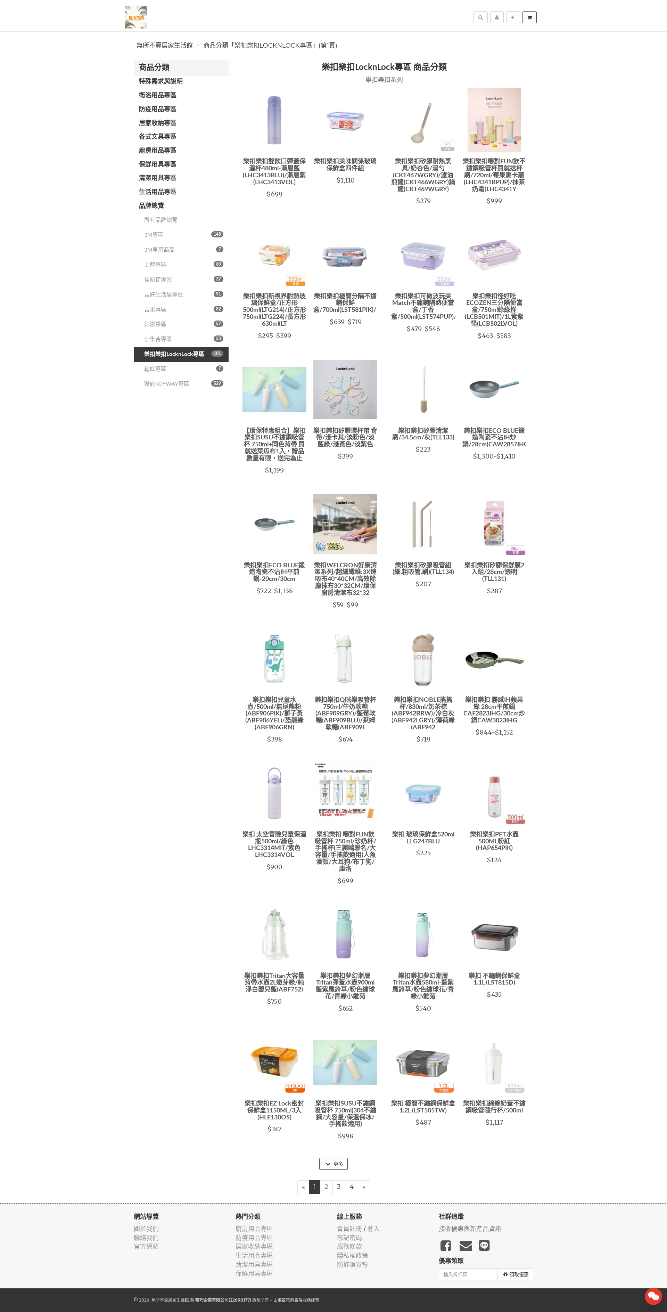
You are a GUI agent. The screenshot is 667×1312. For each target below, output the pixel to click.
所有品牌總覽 (161, 220)
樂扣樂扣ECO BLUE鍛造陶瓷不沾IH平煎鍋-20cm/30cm (274, 572)
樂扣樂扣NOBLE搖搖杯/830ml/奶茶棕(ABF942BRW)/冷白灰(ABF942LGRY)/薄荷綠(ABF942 (423, 714)
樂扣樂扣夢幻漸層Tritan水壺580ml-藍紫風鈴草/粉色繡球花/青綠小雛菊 (423, 986)
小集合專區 (182, 339)
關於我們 (146, 1229)
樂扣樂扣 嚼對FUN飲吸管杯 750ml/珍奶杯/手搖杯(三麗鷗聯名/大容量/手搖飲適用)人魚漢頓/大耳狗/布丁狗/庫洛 (345, 852)
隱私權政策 (352, 1256)
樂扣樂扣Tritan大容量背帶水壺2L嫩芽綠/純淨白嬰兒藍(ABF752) (274, 983)
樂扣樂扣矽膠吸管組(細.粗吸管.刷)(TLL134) (423, 569)
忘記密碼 (349, 1238)
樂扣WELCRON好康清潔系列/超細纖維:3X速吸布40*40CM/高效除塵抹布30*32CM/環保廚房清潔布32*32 (345, 579)
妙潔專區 (182, 324)
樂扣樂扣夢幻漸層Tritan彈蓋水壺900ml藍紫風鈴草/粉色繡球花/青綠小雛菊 (345, 986)
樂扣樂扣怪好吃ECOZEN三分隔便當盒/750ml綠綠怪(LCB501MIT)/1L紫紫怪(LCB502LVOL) (494, 310)
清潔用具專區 (157, 178)
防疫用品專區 (157, 109)
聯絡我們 (146, 1238)
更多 (337, 1164)
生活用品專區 (157, 192)
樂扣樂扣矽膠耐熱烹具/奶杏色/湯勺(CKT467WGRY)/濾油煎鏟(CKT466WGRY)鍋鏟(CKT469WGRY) (423, 175)
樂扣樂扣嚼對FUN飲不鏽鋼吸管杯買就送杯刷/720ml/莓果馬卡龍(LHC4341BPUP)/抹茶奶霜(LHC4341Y (494, 175)
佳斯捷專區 (182, 280)
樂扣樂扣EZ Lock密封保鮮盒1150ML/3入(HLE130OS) (274, 1111)
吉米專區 (182, 310)
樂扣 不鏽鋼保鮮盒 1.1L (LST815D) (494, 979)
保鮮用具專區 (157, 165)
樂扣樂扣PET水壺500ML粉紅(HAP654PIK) (494, 842)
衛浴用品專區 (157, 95)
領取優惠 (519, 1274)
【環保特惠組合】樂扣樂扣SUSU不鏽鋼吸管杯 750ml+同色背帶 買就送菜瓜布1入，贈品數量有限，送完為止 (274, 445)
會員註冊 (349, 1229)
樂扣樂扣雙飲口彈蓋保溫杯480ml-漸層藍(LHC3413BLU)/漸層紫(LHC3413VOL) (274, 172)
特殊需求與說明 (161, 82)
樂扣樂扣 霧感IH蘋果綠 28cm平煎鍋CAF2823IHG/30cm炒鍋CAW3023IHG (494, 710)
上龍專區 (182, 265)
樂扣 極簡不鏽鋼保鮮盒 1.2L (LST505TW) (423, 1107)
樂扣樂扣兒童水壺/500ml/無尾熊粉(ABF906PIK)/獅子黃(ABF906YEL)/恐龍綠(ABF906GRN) (274, 714)
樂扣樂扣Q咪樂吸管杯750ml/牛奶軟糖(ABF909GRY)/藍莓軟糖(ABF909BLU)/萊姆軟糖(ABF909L (345, 714)
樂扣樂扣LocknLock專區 (182, 354)
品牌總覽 (151, 206)
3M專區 (182, 235)
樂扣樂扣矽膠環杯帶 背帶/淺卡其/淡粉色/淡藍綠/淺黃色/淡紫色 (345, 438)
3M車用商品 (182, 250)
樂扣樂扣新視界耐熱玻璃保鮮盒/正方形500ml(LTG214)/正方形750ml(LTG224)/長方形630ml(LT (274, 310)
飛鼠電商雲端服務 (294, 1300)
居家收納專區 (157, 123)
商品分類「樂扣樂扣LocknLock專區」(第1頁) (270, 45)
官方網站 (146, 1246)
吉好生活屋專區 (182, 295)
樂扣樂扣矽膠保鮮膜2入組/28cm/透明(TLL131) (494, 572)
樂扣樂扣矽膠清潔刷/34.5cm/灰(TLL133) (423, 434)
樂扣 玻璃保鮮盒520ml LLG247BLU (423, 838)
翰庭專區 (182, 369)
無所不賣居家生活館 (165, 45)
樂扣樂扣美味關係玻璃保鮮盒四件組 (345, 165)
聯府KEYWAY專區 (182, 384)
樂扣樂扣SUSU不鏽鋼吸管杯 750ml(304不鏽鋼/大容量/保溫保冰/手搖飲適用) (345, 1114)
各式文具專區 (157, 137)
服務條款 (349, 1246)
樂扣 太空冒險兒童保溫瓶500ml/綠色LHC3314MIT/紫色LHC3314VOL (274, 845)
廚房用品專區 (157, 151)
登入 (373, 1229)
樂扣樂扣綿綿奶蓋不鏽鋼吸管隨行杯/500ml (494, 1107)
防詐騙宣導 (352, 1265)
